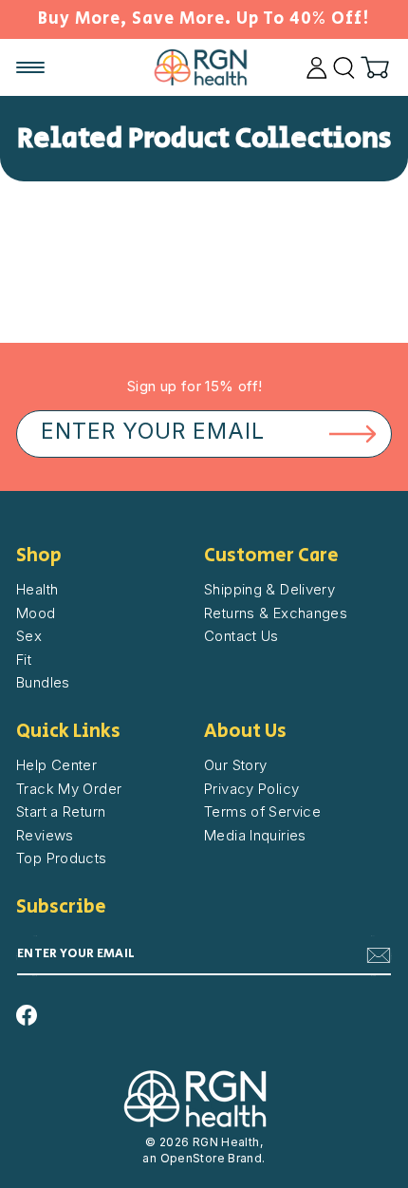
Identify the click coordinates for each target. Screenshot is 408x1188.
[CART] (375, 67)
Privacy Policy (251, 789)
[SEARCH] (344, 68)
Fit (23, 660)
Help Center (56, 765)
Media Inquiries (255, 835)
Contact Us (241, 636)
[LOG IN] (316, 68)
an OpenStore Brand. (203, 1158)
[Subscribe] (378, 955)
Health (37, 589)
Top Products (61, 858)
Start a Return (60, 811)
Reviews (45, 835)
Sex (29, 636)
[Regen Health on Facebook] (26, 1016)
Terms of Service (262, 811)
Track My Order (68, 789)
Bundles (43, 682)
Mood (36, 613)
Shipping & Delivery (269, 589)
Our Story (235, 765)
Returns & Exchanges (275, 613)
